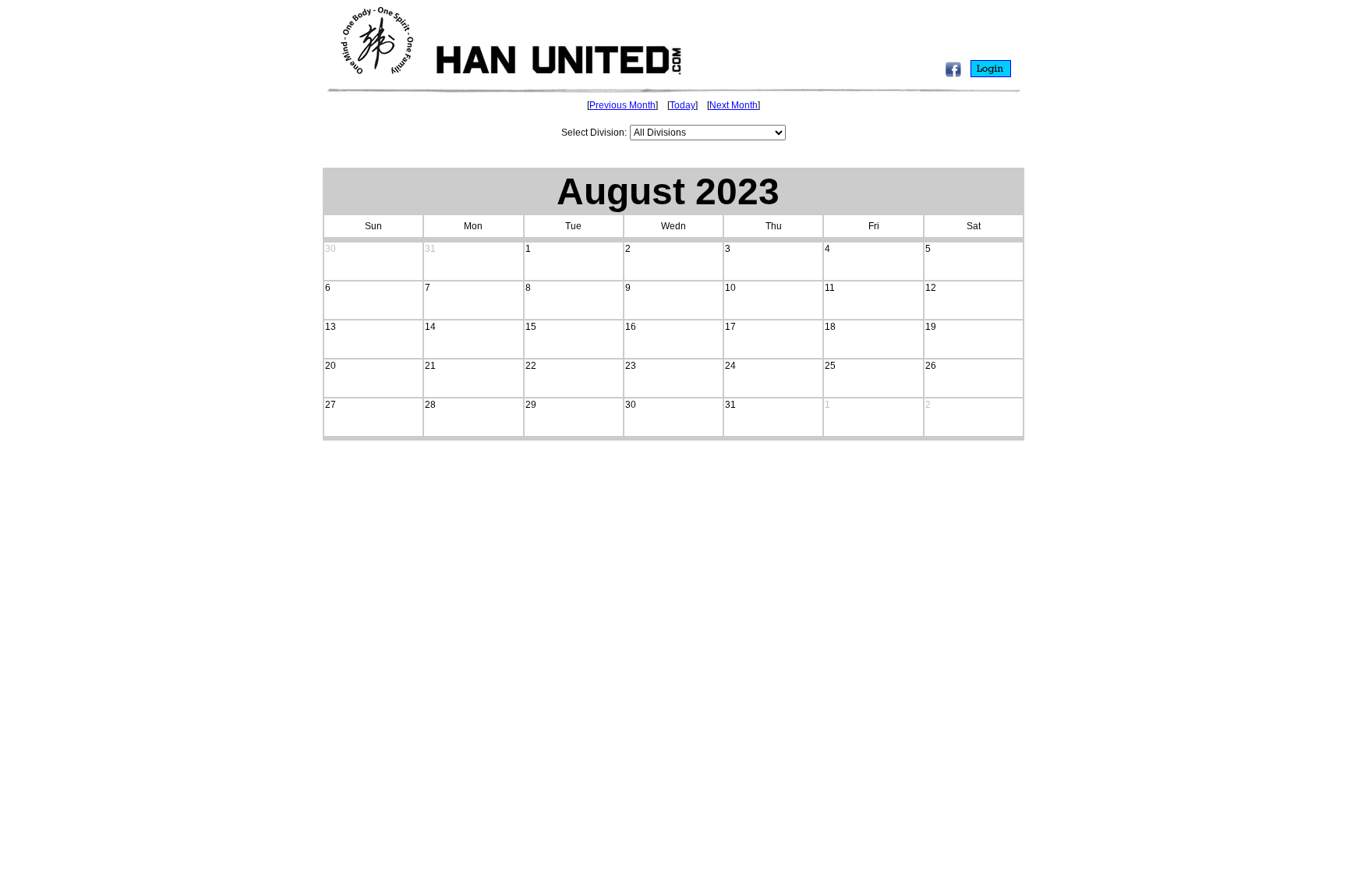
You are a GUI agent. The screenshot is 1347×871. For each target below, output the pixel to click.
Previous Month (622, 105)
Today (682, 105)
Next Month (733, 105)
